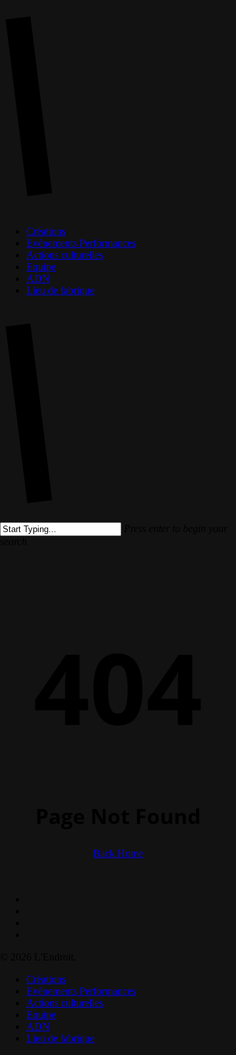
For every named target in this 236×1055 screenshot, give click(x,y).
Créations (46, 979)
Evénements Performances (81, 991)
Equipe (41, 1014)
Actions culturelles (64, 1002)
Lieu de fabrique (60, 1038)
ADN (38, 1026)
